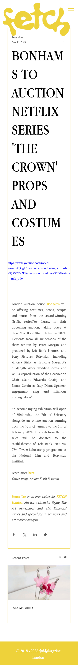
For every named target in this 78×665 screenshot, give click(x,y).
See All (63, 557)
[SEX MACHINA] (39, 582)
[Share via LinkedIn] (35, 534)
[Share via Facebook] (14, 534)
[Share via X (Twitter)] (24, 534)
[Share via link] (46, 534)
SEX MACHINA (23, 607)
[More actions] (63, 39)
